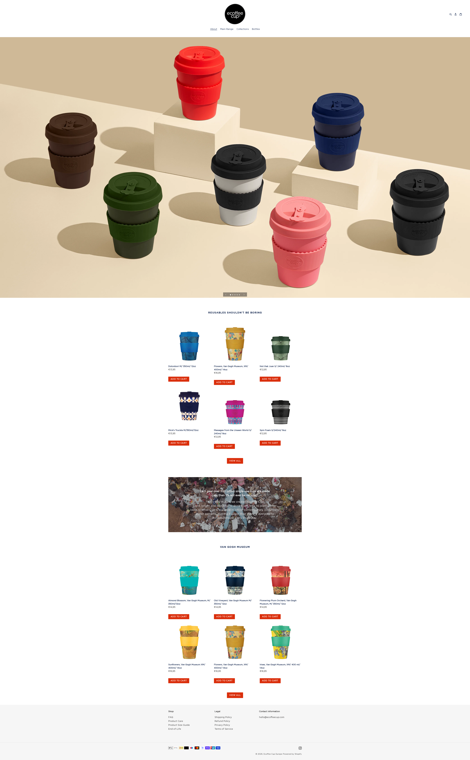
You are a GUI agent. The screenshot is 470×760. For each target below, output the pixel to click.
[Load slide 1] (230, 295)
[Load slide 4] (237, 295)
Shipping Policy (223, 717)
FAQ (170, 717)
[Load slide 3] (235, 295)
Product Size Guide (179, 725)
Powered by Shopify (292, 754)
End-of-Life (174, 729)
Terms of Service (224, 729)
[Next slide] (244, 294)
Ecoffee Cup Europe (273, 754)
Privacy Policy (222, 725)
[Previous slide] (226, 294)
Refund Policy (222, 721)
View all (235, 461)
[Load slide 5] (239, 295)
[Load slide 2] (233, 295)
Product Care (175, 721)
